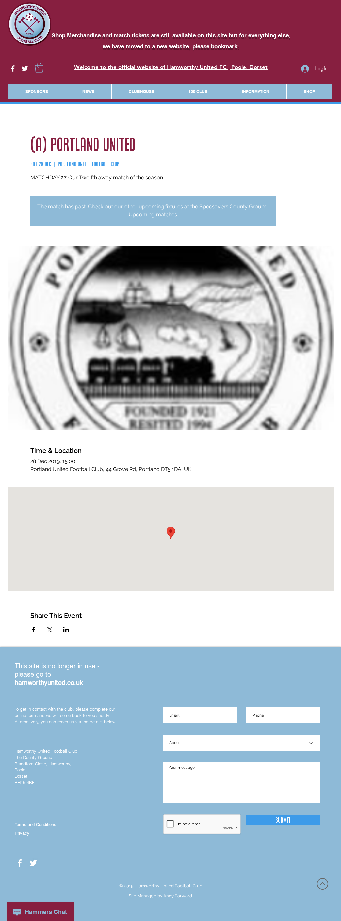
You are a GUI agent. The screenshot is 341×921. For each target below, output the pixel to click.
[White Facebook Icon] (13, 68)
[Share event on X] (50, 629)
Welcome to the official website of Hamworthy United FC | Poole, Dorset (171, 67)
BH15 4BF (24, 782)
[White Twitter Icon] (25, 68)
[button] (39, 68)
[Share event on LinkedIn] (66, 629)
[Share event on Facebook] (33, 629)
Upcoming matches (153, 214)
